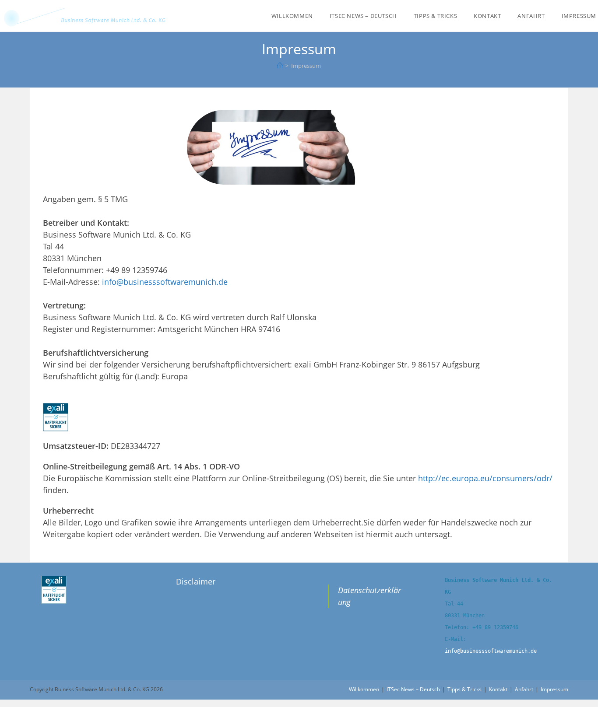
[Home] (280, 66)
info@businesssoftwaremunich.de (165, 281)
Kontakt (498, 689)
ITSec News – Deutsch (413, 689)
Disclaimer (195, 581)
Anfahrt (524, 689)
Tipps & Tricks (464, 689)
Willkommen (364, 689)
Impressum (554, 689)
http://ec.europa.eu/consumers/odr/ (485, 478)
